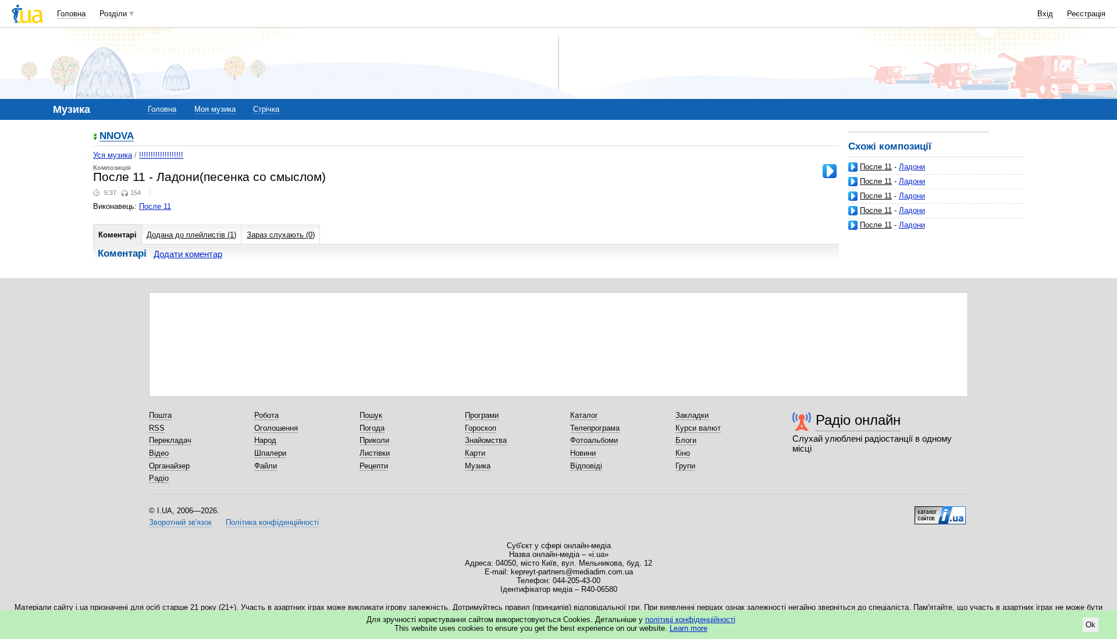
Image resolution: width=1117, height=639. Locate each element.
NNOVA (116, 136)
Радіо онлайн (858, 420)
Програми (482, 415)
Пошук (371, 415)
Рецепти (374, 466)
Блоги (685, 440)
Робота (266, 415)
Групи (685, 466)
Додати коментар (188, 254)
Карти (475, 453)
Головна (71, 13)
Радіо (159, 478)
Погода (372, 428)
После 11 (876, 166)
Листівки (375, 453)
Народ (265, 440)
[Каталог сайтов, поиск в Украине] (940, 511)
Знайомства (486, 440)
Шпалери (270, 453)
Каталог (584, 415)
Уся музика (112, 155)
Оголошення (276, 428)
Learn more (688, 628)
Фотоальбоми (594, 440)
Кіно (682, 453)
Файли (265, 466)
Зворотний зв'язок (180, 522)
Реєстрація (1086, 13)
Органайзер (169, 466)
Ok (1090, 624)
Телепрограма (595, 428)
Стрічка (266, 109)
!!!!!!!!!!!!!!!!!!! (161, 155)
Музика (477, 466)
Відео (159, 453)
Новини (583, 453)
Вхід (1045, 13)
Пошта (160, 415)
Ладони (912, 166)
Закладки (692, 415)
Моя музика (215, 109)
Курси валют (698, 428)
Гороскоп (480, 428)
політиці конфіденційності (690, 619)
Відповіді (586, 466)
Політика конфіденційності (272, 522)
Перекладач (170, 440)
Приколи (374, 440)
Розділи (113, 13)
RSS (157, 428)
